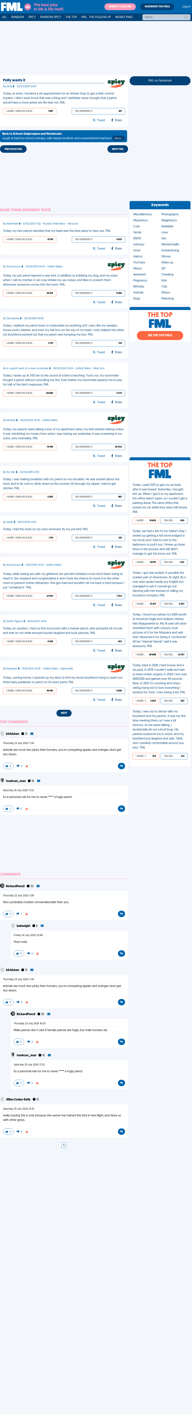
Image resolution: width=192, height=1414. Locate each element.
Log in (186, 6)
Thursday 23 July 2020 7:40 (18, 743)
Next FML (118, 149)
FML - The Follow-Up (96, 17)
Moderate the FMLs (157, 6)
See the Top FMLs (160, 335)
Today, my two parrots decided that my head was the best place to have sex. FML (57, 231)
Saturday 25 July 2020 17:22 (18, 790)
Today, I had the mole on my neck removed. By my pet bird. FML (45, 529)
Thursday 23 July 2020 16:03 (30, 1023)
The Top (71, 17)
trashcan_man (16, 781)
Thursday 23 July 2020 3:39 (18, 895)
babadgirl (24, 926)
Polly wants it (14, 80)
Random (17, 17)
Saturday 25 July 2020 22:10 (18, 1109)
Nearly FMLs (124, 17)
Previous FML (13, 149)
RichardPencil (15, 886)
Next (64, 713)
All (4, 17)
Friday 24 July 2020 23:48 (28, 935)
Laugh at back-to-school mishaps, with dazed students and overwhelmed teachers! (62, 136)
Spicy (32, 17)
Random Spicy (50, 17)
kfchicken (13, 734)
